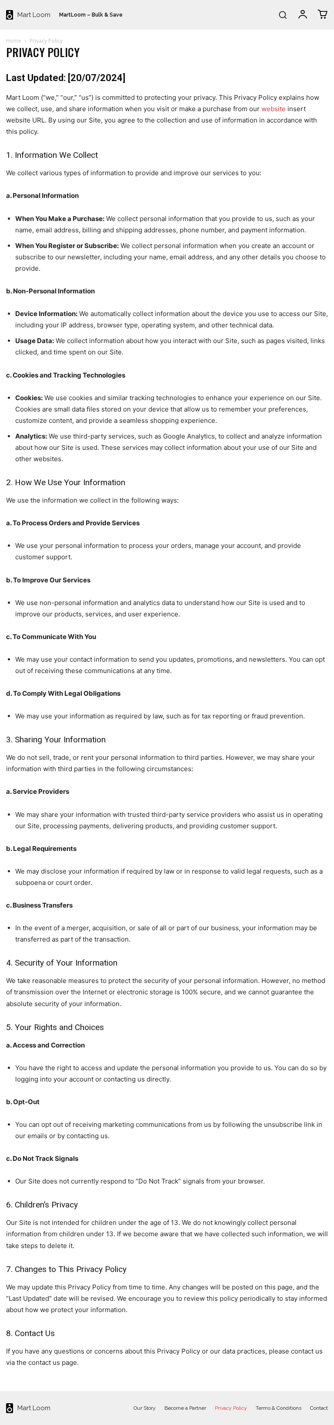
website (273, 109)
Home (13, 40)
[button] (282, 14)
